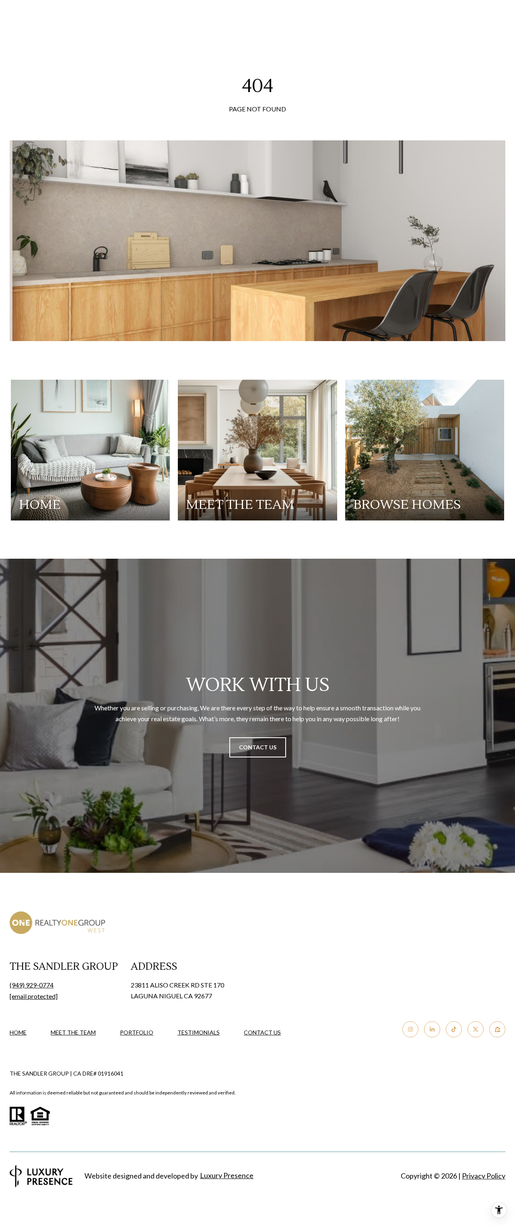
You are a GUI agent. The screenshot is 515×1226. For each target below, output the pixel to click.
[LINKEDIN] (432, 1029)
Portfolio (136, 1032)
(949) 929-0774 (32, 985)
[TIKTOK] (454, 1029)
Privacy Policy (483, 1175)
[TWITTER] (476, 1029)
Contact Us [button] (257, 747)
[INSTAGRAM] (410, 1029)
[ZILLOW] (497, 1029)
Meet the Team (73, 1032)
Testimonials (198, 1032)
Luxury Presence (226, 1175)
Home (18, 1032)
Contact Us (262, 1032)
